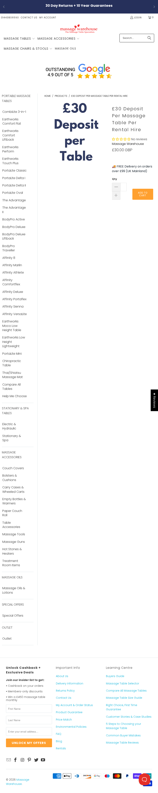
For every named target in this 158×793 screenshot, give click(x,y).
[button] (19, 39)
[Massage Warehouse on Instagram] (22, 760)
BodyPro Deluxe (13, 227)
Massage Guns (13, 542)
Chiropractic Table (11, 363)
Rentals (61, 748)
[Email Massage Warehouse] (9, 760)
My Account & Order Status (74, 705)
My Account (47, 17)
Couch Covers (13, 468)
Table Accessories (11, 525)
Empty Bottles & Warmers (14, 501)
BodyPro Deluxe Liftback (13, 236)
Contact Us (29, 17)
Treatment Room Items (11, 563)
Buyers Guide (115, 676)
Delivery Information (69, 683)
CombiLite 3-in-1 (14, 112)
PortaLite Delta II (14, 185)
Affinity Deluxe (12, 292)
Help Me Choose (14, 396)
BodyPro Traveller (8, 248)
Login (138, 17)
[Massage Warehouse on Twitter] (36, 760)
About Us (62, 676)
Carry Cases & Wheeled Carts (13, 489)
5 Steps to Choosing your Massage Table (123, 726)
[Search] (149, 38)
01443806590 (10, 17)
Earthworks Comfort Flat (11, 121)
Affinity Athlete (13, 272)
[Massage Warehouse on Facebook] (15, 760)
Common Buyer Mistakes (123, 735)
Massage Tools (13, 534)
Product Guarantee (69, 712)
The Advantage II (14, 210)
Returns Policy (65, 691)
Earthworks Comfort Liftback (10, 135)
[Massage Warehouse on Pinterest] (29, 760)
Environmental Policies (71, 727)
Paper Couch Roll (12, 513)
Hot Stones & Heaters (12, 551)
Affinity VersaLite (14, 314)
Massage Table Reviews (122, 743)
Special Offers (12, 616)
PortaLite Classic (14, 170)
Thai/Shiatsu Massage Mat (12, 375)
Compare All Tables (11, 386)
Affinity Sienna (13, 306)
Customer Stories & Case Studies (128, 717)
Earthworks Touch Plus (10, 161)
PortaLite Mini (12, 354)
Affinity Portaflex (14, 299)
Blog (59, 741)
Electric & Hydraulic (9, 426)
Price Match (64, 720)
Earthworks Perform (10, 149)
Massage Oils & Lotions (13, 590)
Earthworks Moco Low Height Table (11, 325)
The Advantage (14, 200)
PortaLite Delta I (13, 178)
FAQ (58, 734)
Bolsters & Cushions (9, 477)
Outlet (7, 639)
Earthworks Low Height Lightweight (13, 341)
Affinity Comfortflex (11, 282)
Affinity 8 (8, 258)
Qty (114, 179)
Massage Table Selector (122, 683)
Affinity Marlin (12, 265)
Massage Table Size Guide (124, 698)
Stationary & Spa (11, 438)
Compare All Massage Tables (126, 691)
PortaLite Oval (12, 193)
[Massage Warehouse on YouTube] (43, 760)
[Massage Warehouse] (79, 28)
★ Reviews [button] (154, 400)
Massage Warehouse (128, 144)
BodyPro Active (13, 219)
